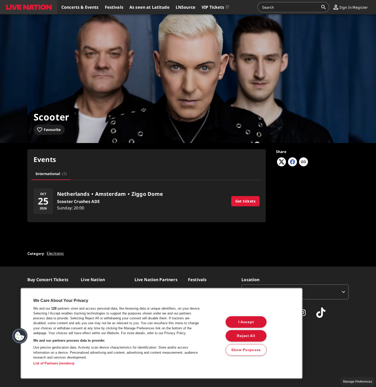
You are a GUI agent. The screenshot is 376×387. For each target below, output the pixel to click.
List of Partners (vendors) (53, 363)
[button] (28, 7)
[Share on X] (281, 165)
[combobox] (290, 7)
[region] (161, 333)
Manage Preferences (357, 381)
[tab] (51, 174)
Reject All (246, 336)
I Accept (246, 322)
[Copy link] (303, 162)
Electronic (55, 253)
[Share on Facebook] (292, 165)
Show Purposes (246, 350)
